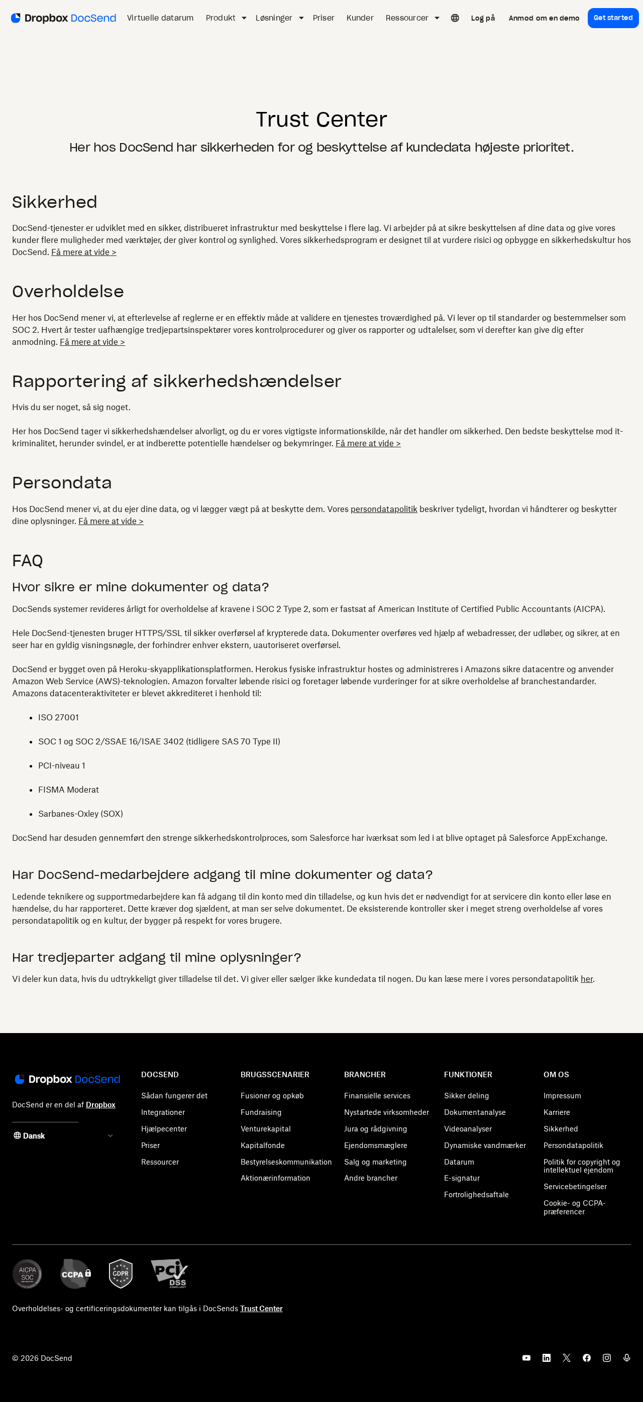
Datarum (459, 1162)
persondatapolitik (384, 509)
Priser (150, 1145)
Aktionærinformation (275, 1178)
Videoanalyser (468, 1128)
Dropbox (101, 1104)
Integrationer (163, 1112)
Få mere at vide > (84, 252)
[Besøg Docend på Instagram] (607, 1361)
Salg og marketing (375, 1162)
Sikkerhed (561, 1128)
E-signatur (462, 1178)
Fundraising (261, 1112)
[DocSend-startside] (66, 1080)
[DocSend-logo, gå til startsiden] (62, 18)
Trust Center (261, 1308)
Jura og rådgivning (375, 1128)
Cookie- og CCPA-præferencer (575, 1207)
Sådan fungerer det (174, 1095)
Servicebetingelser (575, 1186)
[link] (483, 18)
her (587, 979)
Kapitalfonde (263, 1145)
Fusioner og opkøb (272, 1095)
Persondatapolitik (573, 1145)
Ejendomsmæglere (375, 1145)
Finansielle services (377, 1095)
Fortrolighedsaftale (476, 1194)
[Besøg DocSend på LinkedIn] (547, 1361)
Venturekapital (266, 1128)
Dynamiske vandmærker (485, 1145)
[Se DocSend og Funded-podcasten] (627, 1361)
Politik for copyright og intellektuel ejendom (582, 1166)
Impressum (562, 1095)
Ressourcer (160, 1162)
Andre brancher (370, 1178)
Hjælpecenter (164, 1128)
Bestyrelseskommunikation (286, 1162)
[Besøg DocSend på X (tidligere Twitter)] (567, 1361)
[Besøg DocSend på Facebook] (587, 1361)
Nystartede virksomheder (386, 1112)
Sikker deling (466, 1095)
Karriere (557, 1112)
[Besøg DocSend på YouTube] (526, 1361)
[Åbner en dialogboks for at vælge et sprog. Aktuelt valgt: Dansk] (455, 18)
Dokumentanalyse (475, 1112)
